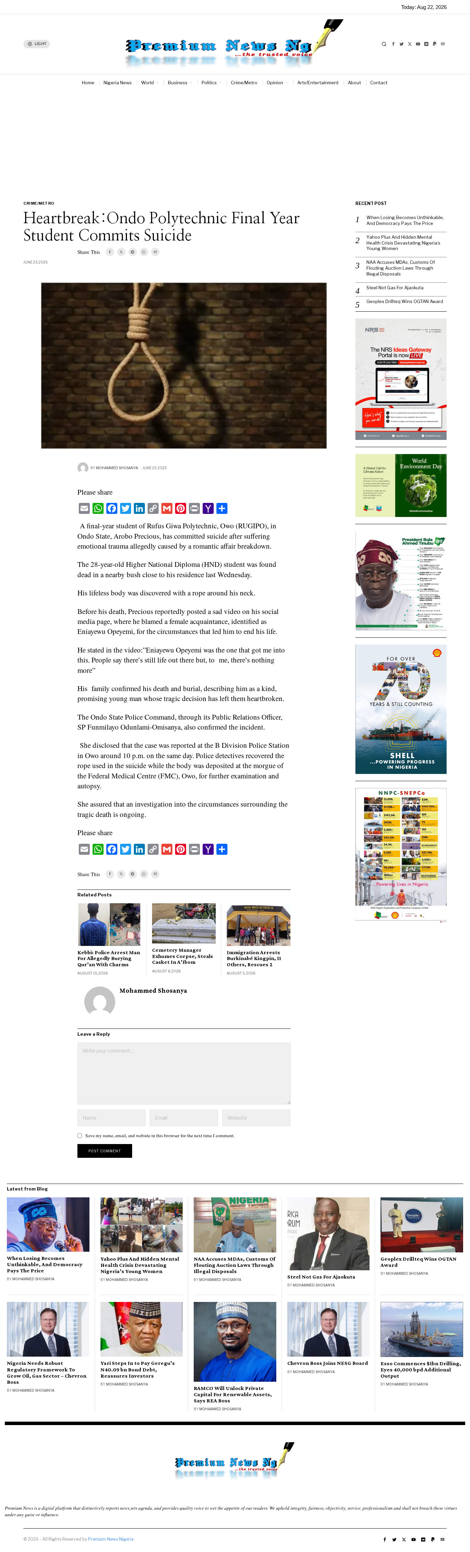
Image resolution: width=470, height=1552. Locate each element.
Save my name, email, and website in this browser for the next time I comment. (160, 1135)
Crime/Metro (38, 203)
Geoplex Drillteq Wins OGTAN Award (404, 301)
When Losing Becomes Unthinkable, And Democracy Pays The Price (405, 220)
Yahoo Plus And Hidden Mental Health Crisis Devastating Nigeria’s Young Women (403, 242)
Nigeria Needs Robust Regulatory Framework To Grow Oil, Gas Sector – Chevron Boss (46, 1372)
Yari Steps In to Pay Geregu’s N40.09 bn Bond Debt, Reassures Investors (137, 1369)
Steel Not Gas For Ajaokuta (395, 287)
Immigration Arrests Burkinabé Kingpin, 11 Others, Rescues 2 (254, 958)
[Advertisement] (235, 142)
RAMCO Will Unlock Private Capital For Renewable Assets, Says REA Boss (233, 1394)
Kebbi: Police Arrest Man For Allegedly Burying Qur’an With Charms (108, 958)
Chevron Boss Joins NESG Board (327, 1363)
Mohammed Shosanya (117, 468)
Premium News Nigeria (110, 1539)
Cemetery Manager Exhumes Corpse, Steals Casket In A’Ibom (182, 956)
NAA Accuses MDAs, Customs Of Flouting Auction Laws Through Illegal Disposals (400, 268)
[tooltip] (393, 44)
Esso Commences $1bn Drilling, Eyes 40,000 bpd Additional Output (421, 1369)
